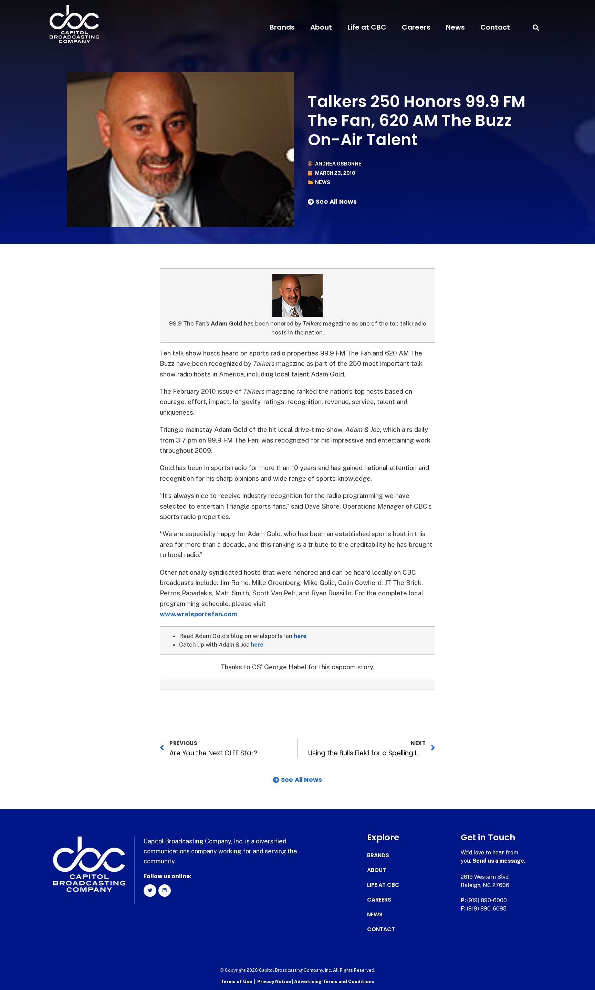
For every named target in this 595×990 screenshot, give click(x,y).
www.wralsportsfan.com (198, 614)
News (455, 27)
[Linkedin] (164, 890)
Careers (416, 27)
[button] (535, 27)
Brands (282, 27)
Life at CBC (366, 27)
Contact (495, 27)
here (300, 635)
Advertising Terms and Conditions (334, 981)
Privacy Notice (274, 981)
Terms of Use (236, 981)
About (321, 27)
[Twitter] (150, 890)
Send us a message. (499, 861)
